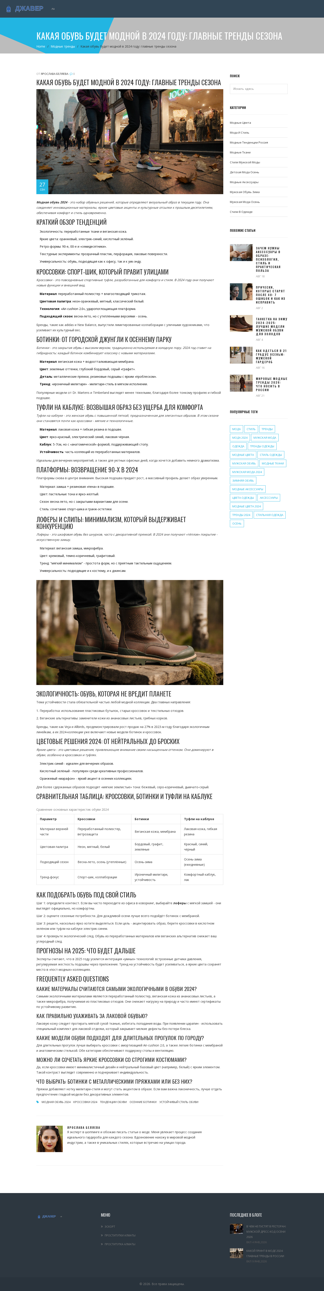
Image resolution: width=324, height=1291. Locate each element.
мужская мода (264, 438)
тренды (267, 429)
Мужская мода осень (245, 202)
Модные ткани (240, 152)
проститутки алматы (120, 1235)
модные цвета (243, 455)
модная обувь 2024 (56, 1102)
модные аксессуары (247, 489)
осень (237, 523)
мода (236, 429)
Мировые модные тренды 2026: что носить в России (272, 384)
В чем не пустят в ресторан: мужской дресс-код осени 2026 (266, 1232)
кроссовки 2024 (85, 1102)
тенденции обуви (113, 1102)
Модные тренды (63, 46)
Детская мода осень (244, 172)
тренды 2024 (241, 515)
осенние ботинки (143, 1102)
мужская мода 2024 (247, 472)
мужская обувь (244, 463)
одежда (238, 446)
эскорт (110, 1226)
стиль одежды (271, 455)
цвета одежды (243, 498)
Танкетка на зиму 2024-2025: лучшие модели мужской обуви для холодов (271, 326)
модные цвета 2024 (246, 506)
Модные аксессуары (244, 182)
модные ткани (273, 463)
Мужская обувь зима (245, 192)
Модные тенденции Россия (249, 142)
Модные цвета (240, 123)
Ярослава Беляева (54, 74)
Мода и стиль (239, 132)
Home (40, 46)
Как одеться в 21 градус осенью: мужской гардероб (271, 356)
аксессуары (269, 498)
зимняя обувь (243, 481)
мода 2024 (240, 438)
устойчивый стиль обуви (178, 1102)
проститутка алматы (120, 1244)
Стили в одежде (241, 212)
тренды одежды (262, 446)
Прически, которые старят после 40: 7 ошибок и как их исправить (270, 294)
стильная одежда (269, 515)
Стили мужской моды (245, 162)
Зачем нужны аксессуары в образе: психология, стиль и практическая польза (268, 259)
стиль (251, 429)
